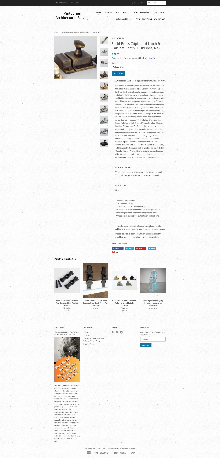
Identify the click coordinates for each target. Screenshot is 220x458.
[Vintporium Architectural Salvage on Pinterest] (117, 332)
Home (98, 12)
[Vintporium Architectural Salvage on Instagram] (121, 332)
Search (85, 332)
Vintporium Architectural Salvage (73, 15)
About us (126, 12)
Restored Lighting (141, 12)
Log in (133, 3)
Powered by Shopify (129, 448)
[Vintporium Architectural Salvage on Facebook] (113, 332)
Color (114, 63)
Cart (142, 3)
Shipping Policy (88, 344)
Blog (117, 12)
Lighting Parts (158, 12)
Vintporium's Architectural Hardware (151, 19)
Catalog (108, 12)
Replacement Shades (123, 19)
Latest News (59, 328)
